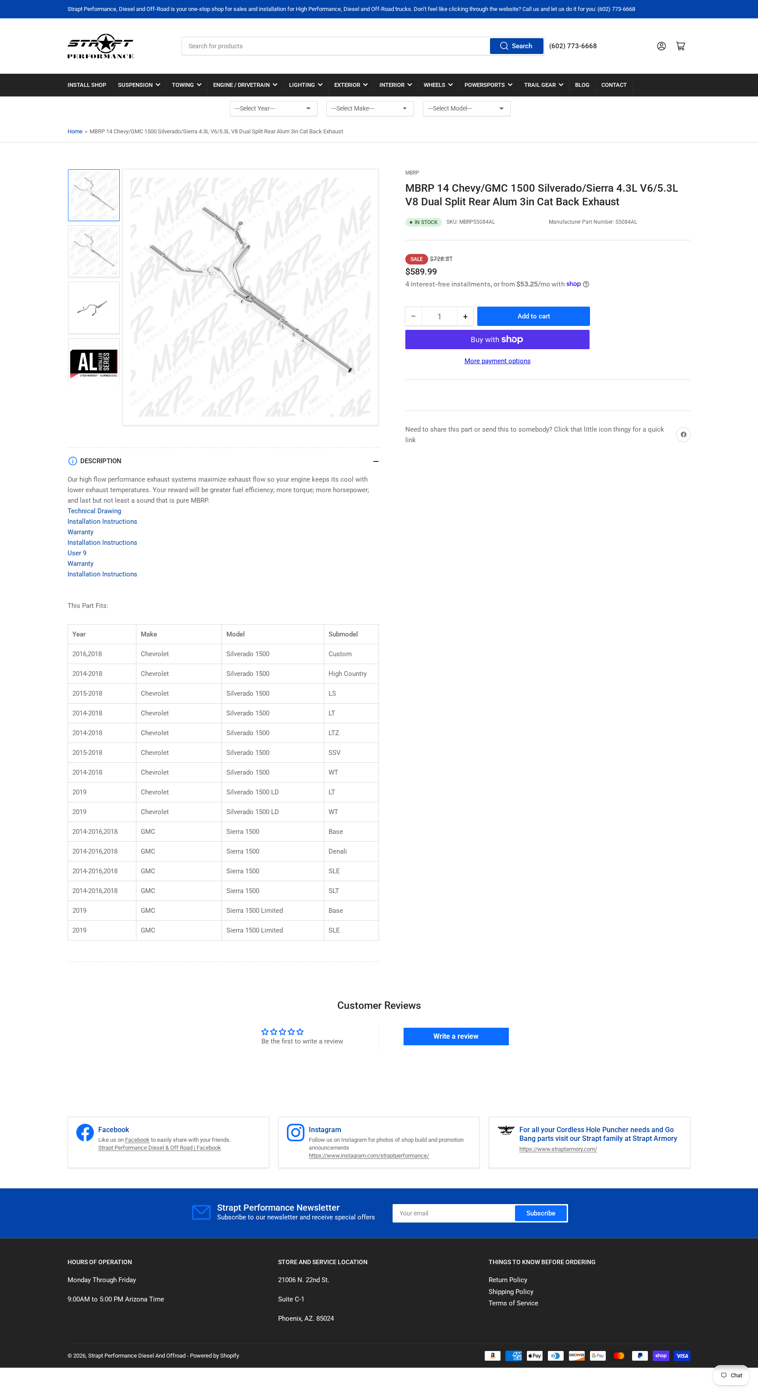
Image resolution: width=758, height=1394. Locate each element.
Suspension (135, 85)
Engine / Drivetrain (241, 85)
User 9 (77, 553)
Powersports (485, 85)
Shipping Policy (511, 1292)
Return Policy (508, 1280)
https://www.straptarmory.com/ (558, 1149)
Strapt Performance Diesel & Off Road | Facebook (159, 1147)
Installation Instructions (102, 521)
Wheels (434, 85)
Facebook (137, 1140)
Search (522, 46)
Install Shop (87, 85)
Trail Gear (540, 85)
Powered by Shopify (214, 1355)
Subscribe (540, 1213)
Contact (614, 85)
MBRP (412, 173)
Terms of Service (513, 1303)
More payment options (498, 361)
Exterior (347, 85)
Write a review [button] (456, 1036)
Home (75, 131)
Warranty (80, 532)
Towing (183, 85)
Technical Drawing (94, 511)
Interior (391, 85)
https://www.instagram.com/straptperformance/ (369, 1155)
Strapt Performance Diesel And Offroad (137, 1355)
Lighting (302, 85)
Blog (582, 85)
